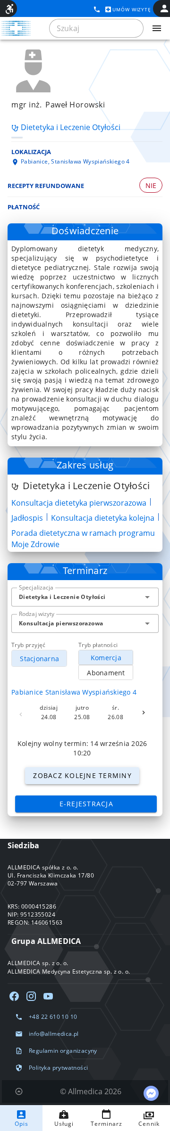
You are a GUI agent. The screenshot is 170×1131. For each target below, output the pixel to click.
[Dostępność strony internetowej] (9, 9)
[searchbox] (96, 28)
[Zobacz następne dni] (143, 712)
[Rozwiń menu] (156, 28)
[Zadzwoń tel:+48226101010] (96, 9)
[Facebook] (14, 996)
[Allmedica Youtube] (48, 996)
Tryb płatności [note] (98, 645)
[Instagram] (31, 996)
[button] (147, 597)
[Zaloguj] (164, 8)
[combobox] (85, 597)
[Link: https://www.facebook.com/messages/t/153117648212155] (151, 1093)
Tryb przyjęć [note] (28, 645)
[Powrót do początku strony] (19, 1091)
